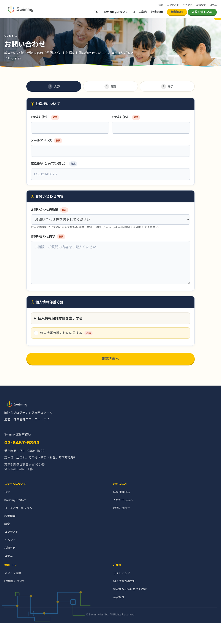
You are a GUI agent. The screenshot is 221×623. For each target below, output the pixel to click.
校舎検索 (157, 12)
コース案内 (139, 12)
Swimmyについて (116, 12)
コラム (213, 4)
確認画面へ (110, 358)
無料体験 (177, 12)
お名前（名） (125, 117)
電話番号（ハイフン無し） (53, 163)
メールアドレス (45, 140)
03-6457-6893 (21, 442)
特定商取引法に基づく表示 (130, 589)
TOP (97, 12)
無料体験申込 (121, 492)
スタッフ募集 (12, 573)
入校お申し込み (202, 12)
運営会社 (118, 597)
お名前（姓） (44, 117)
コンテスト (173, 4)
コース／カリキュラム (18, 508)
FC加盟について (14, 581)
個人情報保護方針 (124, 581)
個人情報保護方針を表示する (60, 318)
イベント (187, 4)
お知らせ (201, 4)
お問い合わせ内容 (47, 236)
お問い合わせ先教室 (48, 209)
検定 (160, 4)
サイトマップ (121, 573)
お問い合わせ (121, 508)
